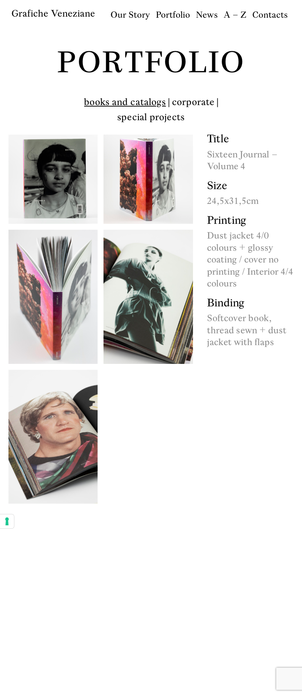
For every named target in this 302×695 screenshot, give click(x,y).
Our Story (130, 14)
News (207, 14)
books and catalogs (125, 102)
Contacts (270, 14)
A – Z (235, 14)
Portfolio (173, 14)
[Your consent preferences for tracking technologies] (7, 521)
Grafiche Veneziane (53, 13)
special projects (151, 117)
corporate (193, 102)
